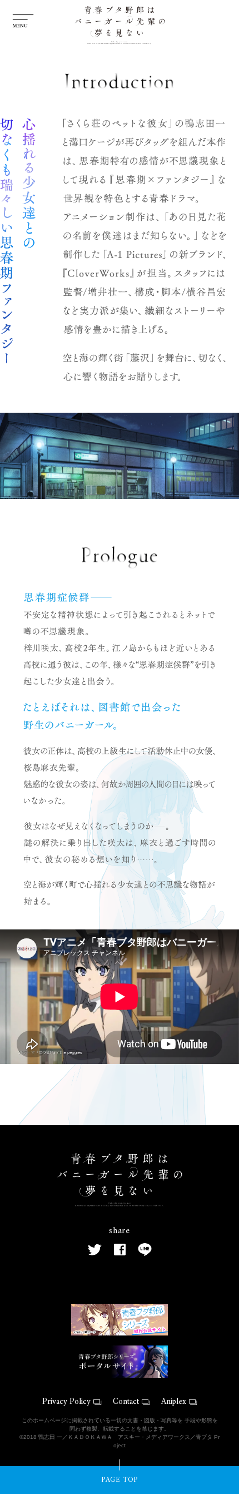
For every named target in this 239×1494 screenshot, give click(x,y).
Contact (126, 1402)
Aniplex (173, 1402)
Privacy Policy (66, 1402)
